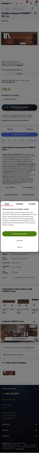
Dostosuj (20, 240)
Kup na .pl (10, 187)
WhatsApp (29, 129)
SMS (11, 129)
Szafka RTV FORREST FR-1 (8, 310)
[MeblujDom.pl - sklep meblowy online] (6, 3)
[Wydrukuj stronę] (9, 141)
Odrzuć (19, 247)
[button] (32, 8)
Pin (23, 140)
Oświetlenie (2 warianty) (10, 95)
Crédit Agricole (14, 62)
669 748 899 (12, 393)
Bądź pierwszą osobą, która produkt (20, 348)
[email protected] (12, 407)
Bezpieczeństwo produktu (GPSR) (25, 277)
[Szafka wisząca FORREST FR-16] (9, 373)
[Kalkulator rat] (12, 63)
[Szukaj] (17, 3)
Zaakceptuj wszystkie (19, 234)
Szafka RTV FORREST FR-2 (23, 310)
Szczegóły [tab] (19, 204)
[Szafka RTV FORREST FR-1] (8, 301)
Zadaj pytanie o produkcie (14, 355)
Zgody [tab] (7, 204)
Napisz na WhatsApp (9, 399)
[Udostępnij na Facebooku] (15, 141)
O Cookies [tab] (32, 204)
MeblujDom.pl (7, 443)
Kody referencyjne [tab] (28, 195)
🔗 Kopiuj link (32, 140)
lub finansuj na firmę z (9, 65)
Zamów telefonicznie (20, 134)
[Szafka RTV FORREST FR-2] (23, 301)
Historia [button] (18, 449)
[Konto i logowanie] (31, 3)
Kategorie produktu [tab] (11, 195)
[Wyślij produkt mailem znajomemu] (3, 141)
